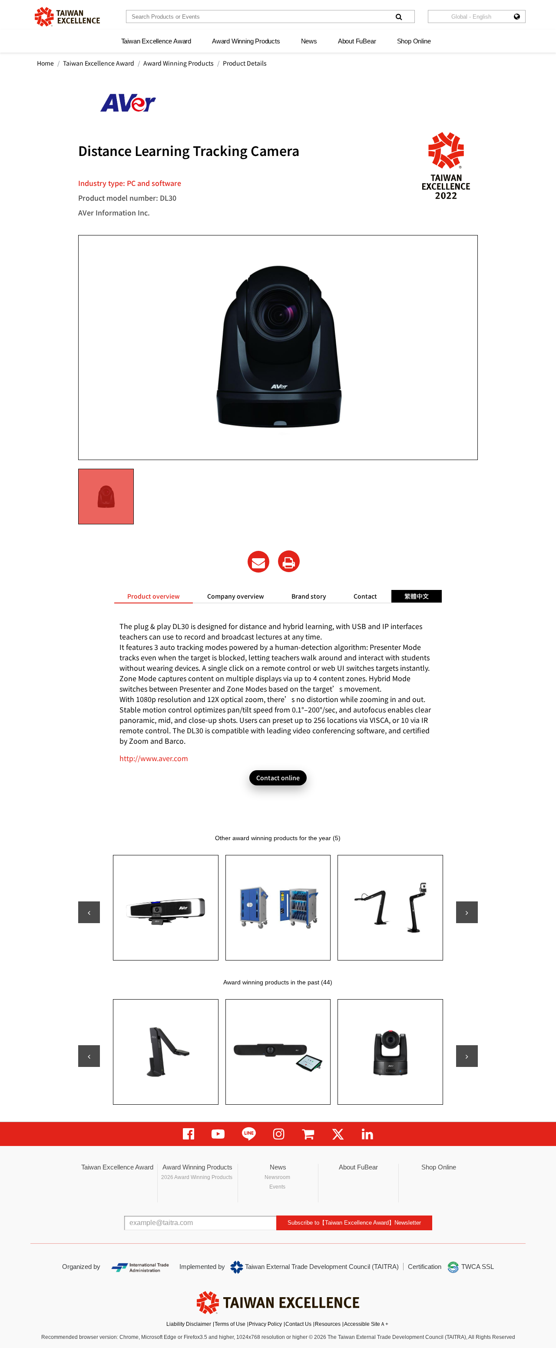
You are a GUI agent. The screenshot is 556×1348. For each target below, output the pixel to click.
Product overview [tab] (153, 596)
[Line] (249, 1134)
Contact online (278, 777)
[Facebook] (188, 1134)
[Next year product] (467, 1056)
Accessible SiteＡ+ (366, 1324)
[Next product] (467, 912)
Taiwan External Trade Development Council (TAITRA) (321, 1266)
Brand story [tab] (308, 596)
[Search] (398, 16)
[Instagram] (279, 1134)
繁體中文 (416, 596)
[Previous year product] (89, 1056)
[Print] (289, 561)
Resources (328, 1324)
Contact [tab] (365, 596)
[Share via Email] (258, 562)
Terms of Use (230, 1324)
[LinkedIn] (367, 1134)
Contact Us (298, 1324)
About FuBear (357, 41)
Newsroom (277, 1177)
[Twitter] (337, 1134)
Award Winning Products (246, 41)
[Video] (218, 1134)
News (309, 41)
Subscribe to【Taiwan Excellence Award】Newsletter (354, 1222)
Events (277, 1186)
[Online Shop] (308, 1134)
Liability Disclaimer (188, 1324)
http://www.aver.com (153, 758)
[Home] (67, 16)
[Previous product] (89, 912)
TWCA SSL (477, 1266)
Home (45, 63)
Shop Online (414, 41)
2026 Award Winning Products (196, 1177)
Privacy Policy (265, 1324)
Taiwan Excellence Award (156, 41)
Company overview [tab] (235, 596)
